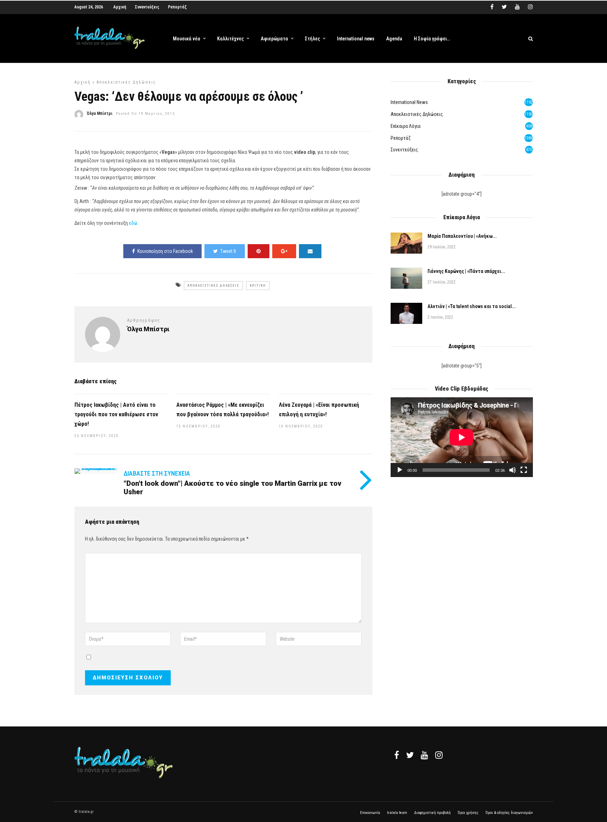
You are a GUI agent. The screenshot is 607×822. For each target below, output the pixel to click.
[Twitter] (410, 755)
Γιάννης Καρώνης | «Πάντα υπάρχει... (466, 271)
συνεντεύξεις (404, 149)
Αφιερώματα (274, 38)
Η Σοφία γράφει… (432, 38)
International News (409, 102)
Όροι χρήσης (468, 812)
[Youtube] (517, 7)
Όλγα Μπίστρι (99, 113)
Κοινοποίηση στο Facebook (165, 251)
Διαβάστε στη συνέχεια (157, 473)
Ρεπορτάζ (177, 7)
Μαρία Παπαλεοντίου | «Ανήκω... (462, 236)
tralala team (397, 812)
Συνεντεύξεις (147, 7)
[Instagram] (530, 7)
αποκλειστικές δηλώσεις (126, 82)
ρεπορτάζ (401, 138)
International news (355, 38)
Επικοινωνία (370, 812)
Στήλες (312, 38)
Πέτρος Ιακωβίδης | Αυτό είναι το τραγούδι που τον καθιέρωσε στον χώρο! (116, 414)
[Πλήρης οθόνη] (523, 470)
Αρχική (119, 7)
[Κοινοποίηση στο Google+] (284, 251)
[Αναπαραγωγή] (399, 470)
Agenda (394, 38)
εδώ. (133, 223)
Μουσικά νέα (186, 38)
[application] (462, 437)
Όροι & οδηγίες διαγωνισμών (509, 812)
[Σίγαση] (512, 470)
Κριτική (258, 285)
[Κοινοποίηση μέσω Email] (310, 251)
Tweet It (228, 251)
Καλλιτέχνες (230, 38)
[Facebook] (396, 755)
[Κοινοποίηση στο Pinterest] (258, 251)
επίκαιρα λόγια (405, 126)
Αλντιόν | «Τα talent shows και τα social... (471, 306)
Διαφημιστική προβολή (432, 812)
